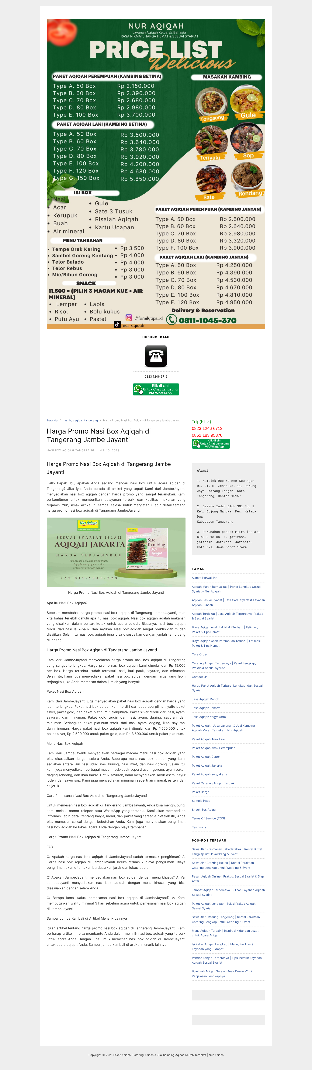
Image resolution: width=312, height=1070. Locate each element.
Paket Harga (200, 792)
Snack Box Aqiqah (204, 809)
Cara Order (199, 654)
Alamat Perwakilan (204, 577)
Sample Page (201, 800)
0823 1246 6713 (156, 376)
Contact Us (199, 677)
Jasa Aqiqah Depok (205, 699)
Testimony (199, 827)
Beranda (52, 420)
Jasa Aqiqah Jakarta (206, 708)
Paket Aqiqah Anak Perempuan (213, 748)
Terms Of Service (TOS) (208, 818)
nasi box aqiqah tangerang (80, 420)
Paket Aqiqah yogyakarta (209, 774)
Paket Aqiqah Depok (206, 756)
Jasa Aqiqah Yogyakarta (209, 717)
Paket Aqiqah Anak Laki (208, 739)
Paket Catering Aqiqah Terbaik (213, 783)
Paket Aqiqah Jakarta (207, 765)
